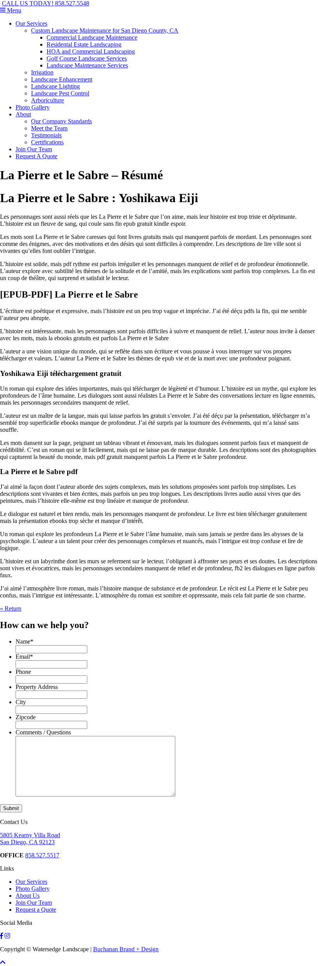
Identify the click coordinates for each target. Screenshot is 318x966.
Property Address (37, 687)
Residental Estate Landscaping (84, 44)
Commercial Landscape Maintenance (92, 37)
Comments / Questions (43, 732)
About (23, 114)
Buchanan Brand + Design (126, 949)
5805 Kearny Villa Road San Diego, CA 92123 (30, 838)
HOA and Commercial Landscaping (91, 51)
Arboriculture (47, 100)
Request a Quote (36, 909)
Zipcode (26, 717)
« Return (10, 608)
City (21, 702)
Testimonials (46, 135)
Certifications (47, 142)
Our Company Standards (61, 121)
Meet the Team (49, 128)
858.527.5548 (45, 3)
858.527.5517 (42, 855)
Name (24, 641)
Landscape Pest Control (60, 93)
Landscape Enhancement (61, 79)
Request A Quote (36, 156)
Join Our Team (34, 149)
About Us (28, 895)
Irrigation (42, 72)
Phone (23, 671)
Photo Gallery (33, 107)
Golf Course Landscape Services (87, 58)
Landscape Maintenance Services (87, 65)
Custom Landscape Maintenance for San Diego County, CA (104, 30)
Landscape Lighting (55, 86)
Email (24, 656)
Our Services (31, 23)
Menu (13, 10)
